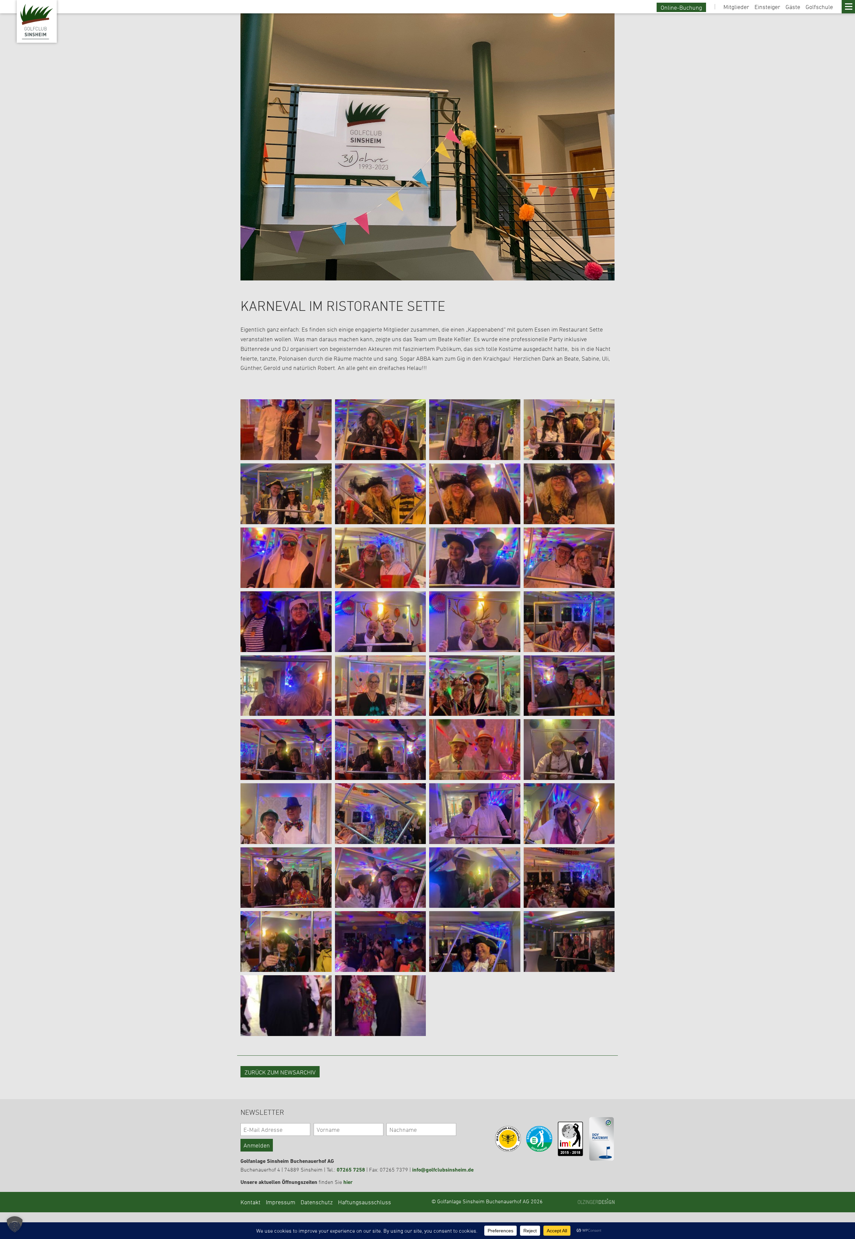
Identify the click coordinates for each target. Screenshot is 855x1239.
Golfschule (819, 6)
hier (348, 1182)
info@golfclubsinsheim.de (443, 1170)
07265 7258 (351, 1170)
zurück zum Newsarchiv (280, 1072)
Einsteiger (767, 6)
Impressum (280, 1202)
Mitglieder (736, 6)
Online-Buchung (681, 7)
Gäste (793, 6)
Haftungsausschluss (364, 1202)
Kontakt (250, 1202)
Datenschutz (317, 1202)
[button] (14, 1224)
